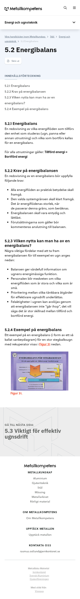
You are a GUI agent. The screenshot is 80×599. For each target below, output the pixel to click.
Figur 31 (44, 344)
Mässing (40, 492)
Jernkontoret (39, 572)
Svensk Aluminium (39, 575)
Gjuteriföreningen (39, 579)
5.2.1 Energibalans (17, 85)
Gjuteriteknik (40, 483)
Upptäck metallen (40, 535)
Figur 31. (16, 393)
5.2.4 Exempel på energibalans (26, 109)
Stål (40, 487)
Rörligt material (40, 501)
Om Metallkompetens (40, 518)
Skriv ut (15, 61)
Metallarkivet (40, 497)
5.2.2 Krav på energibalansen (25, 91)
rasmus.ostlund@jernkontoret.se (40, 551)
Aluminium (40, 478)
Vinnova (39, 591)
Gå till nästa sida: (19, 425)
